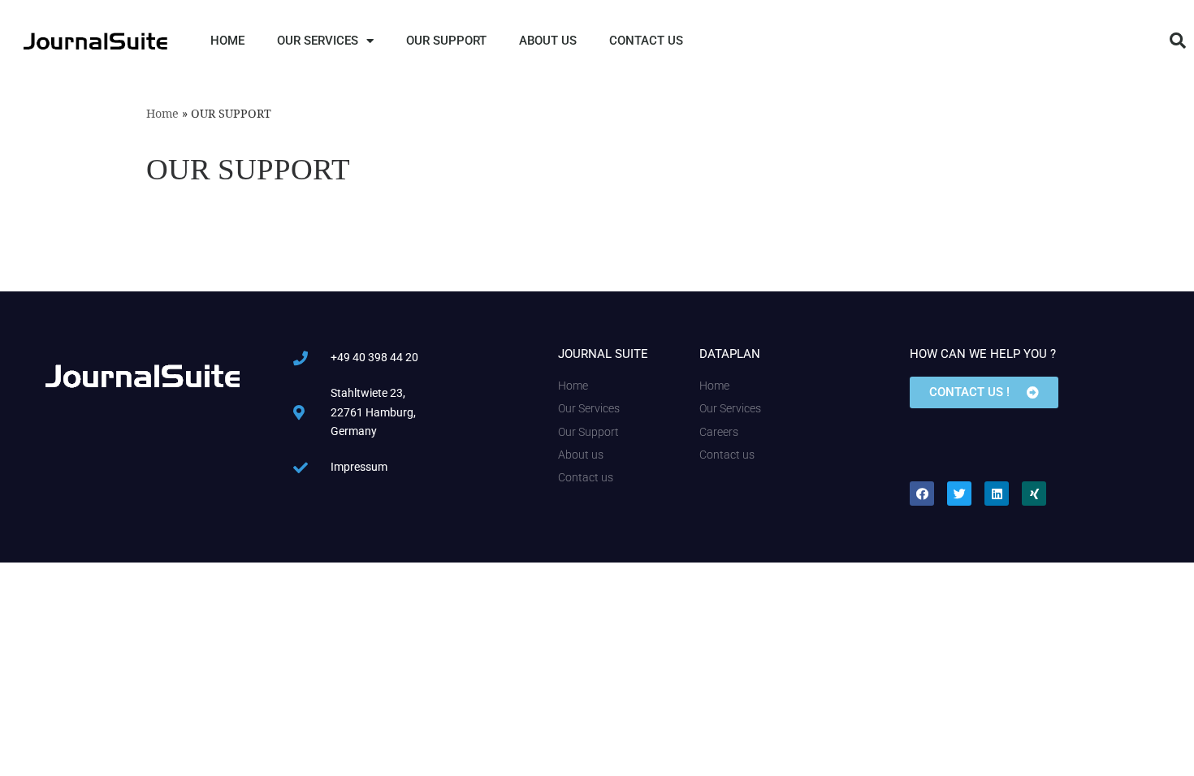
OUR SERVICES (317, 40)
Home (162, 113)
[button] (1178, 40)
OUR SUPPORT (446, 40)
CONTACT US (646, 40)
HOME (227, 40)
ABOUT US (548, 40)
